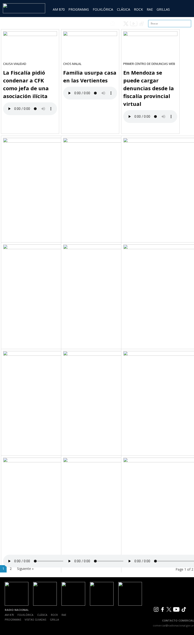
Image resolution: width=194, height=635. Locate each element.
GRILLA (54, 619)
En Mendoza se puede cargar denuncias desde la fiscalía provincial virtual (148, 88)
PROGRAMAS (78, 9)
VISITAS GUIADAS (35, 619)
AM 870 (59, 9)
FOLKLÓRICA (103, 9)
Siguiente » (25, 568)
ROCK (138, 9)
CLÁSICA (123, 9)
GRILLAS (163, 9)
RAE (150, 9)
